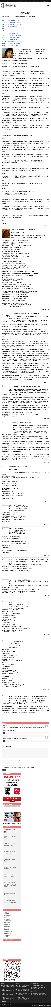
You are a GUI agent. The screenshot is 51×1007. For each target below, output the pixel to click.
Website (20, 765)
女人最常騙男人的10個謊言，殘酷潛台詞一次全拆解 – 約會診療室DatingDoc (8, 992)
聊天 (13, 975)
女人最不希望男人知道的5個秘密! (8, 985)
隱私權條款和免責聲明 (47, 1005)
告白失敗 (17, 963)
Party (5, 961)
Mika (3, 35)
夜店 (13, 965)
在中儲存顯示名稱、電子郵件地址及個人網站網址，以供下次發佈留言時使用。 (20, 767)
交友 (8, 961)
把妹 (17, 968)
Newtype (4, 45)
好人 (10, 966)
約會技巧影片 (7, 931)
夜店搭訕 (17, 965)
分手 (5, 963)
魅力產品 (6, 935)
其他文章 (6, 919)
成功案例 (6, 924)
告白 (12, 963)
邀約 (5, 980)
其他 (5, 917)
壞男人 (7, 965)
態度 (12, 968)
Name (20, 760)
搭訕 (9, 970)
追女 (7, 978)
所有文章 (6, 926)
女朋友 (6, 966)
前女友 (7, 963)
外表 (11, 965)
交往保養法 (6, 912)
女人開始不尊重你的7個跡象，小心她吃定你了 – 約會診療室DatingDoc (8, 988)
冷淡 (19, 961)
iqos (19, 993)
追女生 (12, 978)
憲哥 (3, 24)
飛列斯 (3, 43)
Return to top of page (7, 1004)
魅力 (13, 980)
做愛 (15, 962)
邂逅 (9, 980)
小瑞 (3, 39)
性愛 (7, 968)
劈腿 (10, 963)
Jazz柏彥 (4, 22)
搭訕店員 (14, 970)
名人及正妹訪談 (7, 920)
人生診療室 (6, 913)
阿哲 (3, 20)
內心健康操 (6, 915)
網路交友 (7, 975)
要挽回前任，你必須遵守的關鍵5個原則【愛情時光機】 (23, 987)
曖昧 (9, 971)
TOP (48, 226)
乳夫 (3, 28)
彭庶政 (4, 736)
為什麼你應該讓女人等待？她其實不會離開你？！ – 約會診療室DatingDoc (8, 1000)
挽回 (6, 970)
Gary (3, 33)
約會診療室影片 (13, 973)
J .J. (3, 37)
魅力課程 (6, 936)
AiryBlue (4, 41)
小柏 (3, 31)
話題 (6, 977)
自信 (17, 975)
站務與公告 (6, 928)
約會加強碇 (6, 929)
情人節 (9, 968)
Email (20, 762)
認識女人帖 (6, 933)
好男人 (14, 966)
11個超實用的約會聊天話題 (9, 829)
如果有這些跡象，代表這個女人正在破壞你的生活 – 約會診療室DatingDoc (8, 996)
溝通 (12, 971)
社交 (16, 971)
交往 (12, 961)
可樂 (3, 26)
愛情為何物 (6, 922)
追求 (17, 978)
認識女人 (11, 976)
